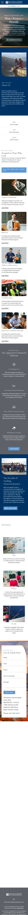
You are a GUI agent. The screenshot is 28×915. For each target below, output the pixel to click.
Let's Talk (9, 692)
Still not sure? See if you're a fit (14, 170)
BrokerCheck (20, 908)
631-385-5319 (14, 713)
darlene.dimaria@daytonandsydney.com (14, 902)
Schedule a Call (15, 40)
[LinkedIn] (14, 899)
